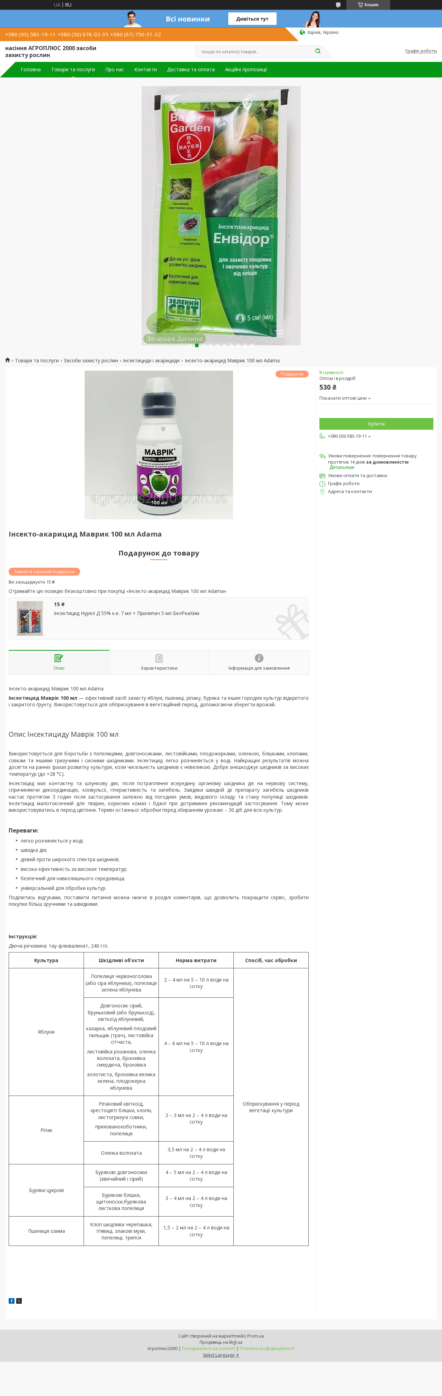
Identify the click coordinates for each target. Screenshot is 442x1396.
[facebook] (12, 1302)
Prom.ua (255, 1336)
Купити (376, 423)
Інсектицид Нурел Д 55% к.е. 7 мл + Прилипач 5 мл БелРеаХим (126, 613)
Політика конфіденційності (267, 1348)
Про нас (114, 69)
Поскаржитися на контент (208, 1348)
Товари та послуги (73, 69)
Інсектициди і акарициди (151, 360)
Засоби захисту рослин (91, 360)
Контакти (145, 69)
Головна (31, 69)
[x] (19, 1302)
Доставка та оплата (191, 69)
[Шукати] (318, 51)
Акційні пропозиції (246, 69)
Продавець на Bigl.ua (221, 1342)
